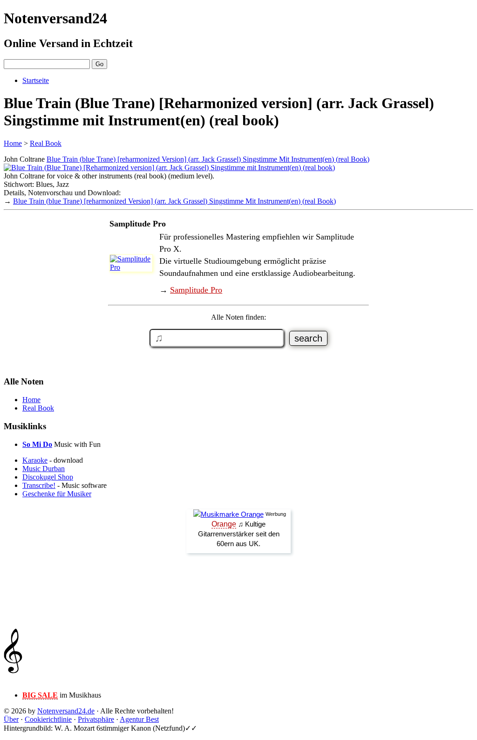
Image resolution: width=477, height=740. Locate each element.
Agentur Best (139, 719)
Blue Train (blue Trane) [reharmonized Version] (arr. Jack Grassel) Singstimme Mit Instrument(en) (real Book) (208, 159)
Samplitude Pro (196, 290)
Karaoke (35, 460)
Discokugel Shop (47, 477)
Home (13, 143)
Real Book (45, 143)
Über (11, 719)
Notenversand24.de (66, 711)
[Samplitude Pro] (133, 267)
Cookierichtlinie (48, 719)
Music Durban (43, 469)
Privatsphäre (96, 719)
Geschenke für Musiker (56, 494)
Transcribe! (38, 485)
